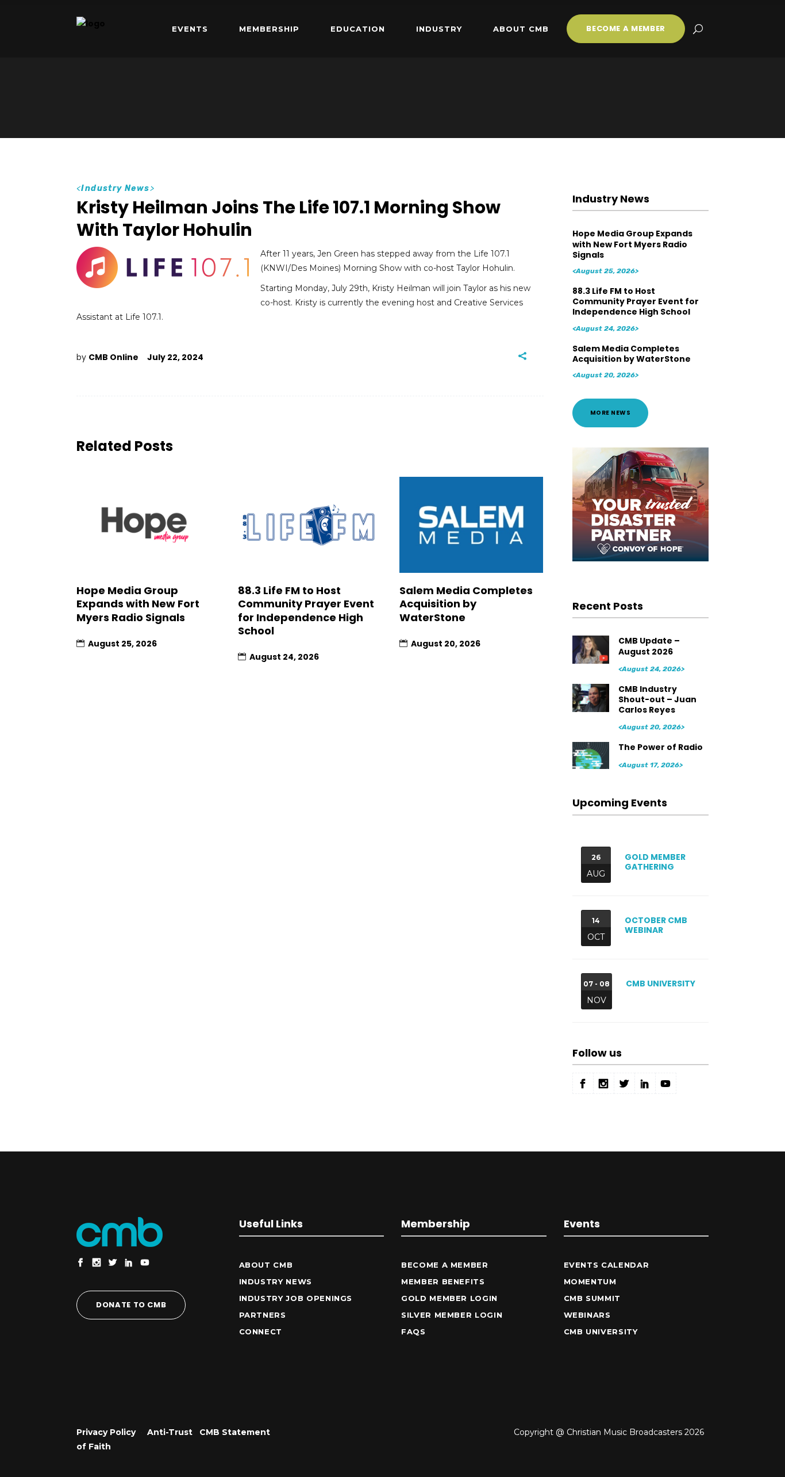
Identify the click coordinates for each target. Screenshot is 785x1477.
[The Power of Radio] (591, 755)
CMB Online (113, 357)
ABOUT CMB (266, 1264)
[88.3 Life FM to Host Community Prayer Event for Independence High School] (310, 525)
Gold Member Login (449, 1298)
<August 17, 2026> (650, 765)
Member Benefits (443, 1281)
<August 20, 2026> (605, 375)
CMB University (660, 983)
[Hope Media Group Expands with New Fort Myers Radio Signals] (148, 525)
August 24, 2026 (284, 657)
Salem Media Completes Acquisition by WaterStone (466, 604)
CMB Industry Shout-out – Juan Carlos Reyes (657, 699)
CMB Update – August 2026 (649, 646)
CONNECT (261, 1331)
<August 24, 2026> (605, 328)
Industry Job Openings (296, 1298)
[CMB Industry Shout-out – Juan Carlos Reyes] (591, 697)
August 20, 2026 (445, 643)
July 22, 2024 (175, 357)
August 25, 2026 (122, 643)
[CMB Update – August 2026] (591, 649)
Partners (262, 1314)
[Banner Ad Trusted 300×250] (640, 558)
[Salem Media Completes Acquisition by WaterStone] (471, 525)
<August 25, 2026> (605, 271)
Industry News (115, 188)
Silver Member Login (451, 1314)
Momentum (590, 1281)
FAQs (413, 1331)
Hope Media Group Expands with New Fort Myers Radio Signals (137, 604)
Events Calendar (606, 1264)
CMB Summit (592, 1298)
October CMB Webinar (656, 925)
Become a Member (444, 1264)
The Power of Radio (660, 747)
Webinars (587, 1314)
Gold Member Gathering (655, 862)
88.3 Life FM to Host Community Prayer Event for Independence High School (306, 610)
